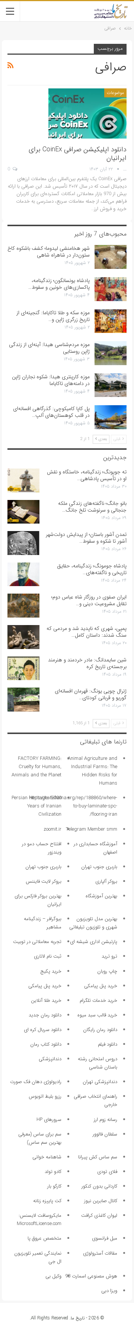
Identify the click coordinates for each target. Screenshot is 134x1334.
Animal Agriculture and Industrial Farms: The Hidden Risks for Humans (92, 771)
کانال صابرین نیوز (100, 1201)
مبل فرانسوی (104, 1238)
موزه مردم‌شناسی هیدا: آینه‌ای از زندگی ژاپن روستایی (49, 347)
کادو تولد (53, 1172)
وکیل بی (53, 1276)
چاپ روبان (107, 971)
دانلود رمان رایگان (100, 1030)
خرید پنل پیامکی (100, 986)
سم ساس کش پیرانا (97, 1157)
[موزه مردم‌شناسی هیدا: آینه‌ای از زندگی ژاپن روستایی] (111, 353)
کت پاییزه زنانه (47, 1201)
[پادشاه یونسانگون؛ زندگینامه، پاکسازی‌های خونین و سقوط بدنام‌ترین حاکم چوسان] (111, 289)
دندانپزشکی (50, 1059)
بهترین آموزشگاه (101, 896)
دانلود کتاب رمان (45, 1044)
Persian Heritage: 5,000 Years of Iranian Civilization (36, 806)
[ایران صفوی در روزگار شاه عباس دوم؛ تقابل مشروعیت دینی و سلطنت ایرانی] (23, 606)
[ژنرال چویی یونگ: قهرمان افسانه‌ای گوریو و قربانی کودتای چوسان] (23, 700)
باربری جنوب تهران (99, 867)
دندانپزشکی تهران (100, 1082)
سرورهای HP (48, 1120)
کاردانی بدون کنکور (99, 1186)
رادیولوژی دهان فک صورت (35, 1082)
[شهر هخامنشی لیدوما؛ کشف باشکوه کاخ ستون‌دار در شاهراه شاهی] (111, 257)
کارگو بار (54, 1186)
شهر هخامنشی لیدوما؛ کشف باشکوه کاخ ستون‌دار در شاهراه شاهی (48, 251)
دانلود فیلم (107, 1044)
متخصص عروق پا (44, 1238)
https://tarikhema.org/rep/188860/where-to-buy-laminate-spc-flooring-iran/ (73, 806)
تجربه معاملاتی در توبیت (37, 942)
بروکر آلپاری (106, 881)
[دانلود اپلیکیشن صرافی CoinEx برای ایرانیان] (87, 113)
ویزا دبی (109, 1291)
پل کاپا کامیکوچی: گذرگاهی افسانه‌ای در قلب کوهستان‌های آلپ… (51, 411)
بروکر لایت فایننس (43, 881)
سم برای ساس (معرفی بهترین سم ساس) (39, 1138)
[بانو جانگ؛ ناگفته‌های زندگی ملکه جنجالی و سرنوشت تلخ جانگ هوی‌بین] (23, 512)
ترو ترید (109, 956)
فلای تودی (107, 1172)
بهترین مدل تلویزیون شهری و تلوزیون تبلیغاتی (93, 923)
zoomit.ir (52, 829)
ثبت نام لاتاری (47, 956)
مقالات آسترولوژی (100, 1253)
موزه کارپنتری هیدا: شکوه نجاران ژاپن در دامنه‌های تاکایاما (51, 380)
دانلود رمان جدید (45, 1015)
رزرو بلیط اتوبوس (45, 1096)
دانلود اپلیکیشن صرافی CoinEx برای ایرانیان (78, 153)
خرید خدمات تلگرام (98, 1000)
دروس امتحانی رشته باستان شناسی (97, 1063)
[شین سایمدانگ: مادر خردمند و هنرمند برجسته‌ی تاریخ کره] (23, 668)
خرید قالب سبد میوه (97, 1015)
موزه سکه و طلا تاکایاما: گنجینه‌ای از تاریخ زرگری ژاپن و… (53, 316)
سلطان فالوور (105, 1134)
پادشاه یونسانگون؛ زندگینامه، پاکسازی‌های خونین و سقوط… (59, 283)
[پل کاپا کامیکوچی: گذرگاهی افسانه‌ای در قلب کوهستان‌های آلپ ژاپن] (111, 417)
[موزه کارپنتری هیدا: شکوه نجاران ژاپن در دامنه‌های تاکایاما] (111, 385)
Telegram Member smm (91, 829)
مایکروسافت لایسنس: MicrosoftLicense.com (39, 1220)
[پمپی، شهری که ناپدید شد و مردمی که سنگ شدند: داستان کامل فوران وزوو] (23, 637)
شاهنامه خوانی (46, 1157)
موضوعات (115, 92)
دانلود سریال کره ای (42, 1030)
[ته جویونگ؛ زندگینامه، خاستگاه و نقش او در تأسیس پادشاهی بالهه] (23, 480)
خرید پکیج (50, 971)
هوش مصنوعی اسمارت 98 (91, 1276)
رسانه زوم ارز (105, 1120)
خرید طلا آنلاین (46, 1000)
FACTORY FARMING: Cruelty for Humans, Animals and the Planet (36, 767)
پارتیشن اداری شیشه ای (93, 942)
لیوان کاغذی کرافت (99, 1215)
